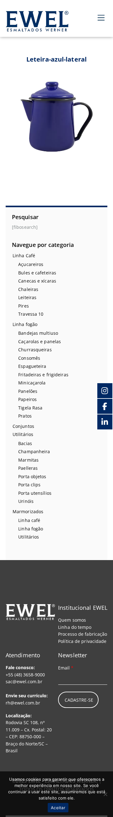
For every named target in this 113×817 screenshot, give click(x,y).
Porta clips (29, 485)
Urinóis (26, 501)
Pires (23, 306)
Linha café (29, 520)
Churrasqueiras (34, 350)
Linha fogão (25, 324)
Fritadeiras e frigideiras (43, 375)
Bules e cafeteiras (37, 273)
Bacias (25, 443)
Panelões (27, 391)
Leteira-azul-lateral (56, 59)
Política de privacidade (82, 641)
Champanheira (34, 451)
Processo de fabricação (82, 634)
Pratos (25, 416)
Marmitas (28, 460)
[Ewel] (37, 28)
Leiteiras (27, 297)
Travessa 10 (30, 314)
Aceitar (58, 807)
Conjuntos (23, 426)
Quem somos (72, 620)
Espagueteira (32, 366)
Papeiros (27, 399)
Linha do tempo (74, 627)
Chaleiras (28, 289)
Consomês (29, 358)
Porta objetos (32, 476)
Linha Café (24, 255)
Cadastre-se (79, 700)
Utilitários (23, 434)
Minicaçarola (32, 383)
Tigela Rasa (30, 408)
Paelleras (28, 468)
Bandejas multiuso (38, 333)
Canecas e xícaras (37, 281)
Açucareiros (30, 264)
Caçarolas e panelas (39, 341)
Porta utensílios (34, 493)
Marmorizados (28, 511)
